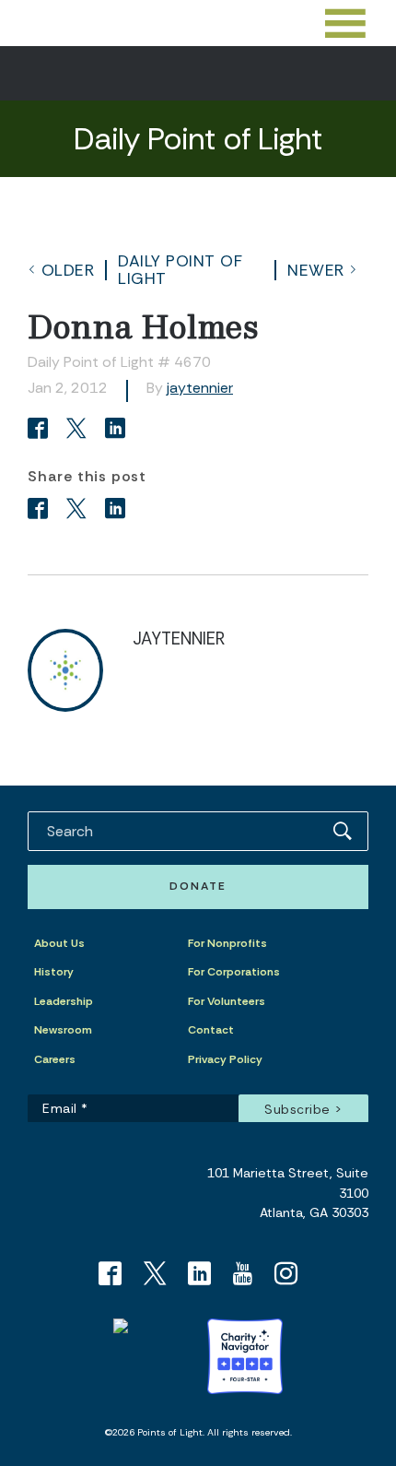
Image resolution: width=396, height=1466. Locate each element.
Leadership (63, 1001)
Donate (198, 886)
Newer (315, 270)
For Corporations (234, 971)
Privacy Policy (225, 1059)
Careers (55, 1059)
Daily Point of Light (180, 269)
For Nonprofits (227, 943)
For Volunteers (226, 1001)
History (54, 971)
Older (68, 270)
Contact (211, 1030)
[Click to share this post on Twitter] (79, 430)
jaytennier (200, 387)
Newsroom (63, 1030)
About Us (59, 943)
